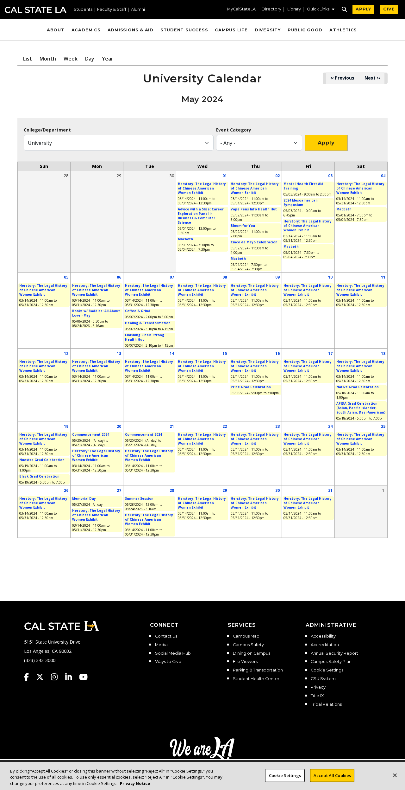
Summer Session (139, 498)
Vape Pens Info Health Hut (254, 209)
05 (66, 277)
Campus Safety (248, 645)
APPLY (363, 9)
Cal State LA (35, 10)
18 (383, 353)
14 (172, 353)
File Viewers (245, 661)
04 (383, 175)
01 (224, 175)
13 (119, 353)
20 (119, 426)
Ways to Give (168, 661)
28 (172, 490)
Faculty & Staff (111, 10)
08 (224, 277)
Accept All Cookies (332, 775)
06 (119, 277)
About (56, 30)
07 (172, 277)
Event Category (233, 130)
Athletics (343, 30)
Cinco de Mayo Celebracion (254, 242)
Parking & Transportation (258, 670)
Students (83, 10)
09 (277, 277)
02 (277, 175)
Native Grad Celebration (357, 387)
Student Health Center (256, 679)
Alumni (138, 10)
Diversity (268, 30)
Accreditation (325, 645)
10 (330, 277)
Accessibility (323, 636)
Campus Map (246, 636)
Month (48, 58)
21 (172, 426)
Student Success (184, 30)
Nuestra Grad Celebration (42, 460)
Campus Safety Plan (331, 661)
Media (161, 645)
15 (224, 353)
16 (277, 353)
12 (66, 353)
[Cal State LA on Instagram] (57, 677)
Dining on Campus (251, 653)
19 (66, 426)
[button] (320, 9)
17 (330, 353)
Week (71, 58)
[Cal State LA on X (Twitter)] (43, 677)
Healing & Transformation (148, 323)
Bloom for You (243, 225)
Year (107, 58)
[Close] (395, 775)
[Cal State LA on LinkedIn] (71, 677)
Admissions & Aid (130, 30)
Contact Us (166, 636)
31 (330, 490)
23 (277, 426)
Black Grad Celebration (39, 476)
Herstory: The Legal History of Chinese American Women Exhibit (202, 188)
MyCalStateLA (241, 9)
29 (224, 490)
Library (294, 9)
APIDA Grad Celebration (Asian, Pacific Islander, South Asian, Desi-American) (360, 407)
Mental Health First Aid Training (303, 186)
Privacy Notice (135, 783)
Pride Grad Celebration (251, 387)
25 (383, 426)
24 (330, 426)
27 (119, 490)
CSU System (323, 679)
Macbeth (185, 239)
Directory (271, 9)
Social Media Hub (173, 653)
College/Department (47, 130)
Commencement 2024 (90, 434)
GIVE (389, 9)
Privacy (318, 687)
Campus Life (231, 30)
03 (330, 175)
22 (224, 426)
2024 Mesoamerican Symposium (301, 202)
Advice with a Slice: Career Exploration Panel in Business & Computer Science (201, 216)
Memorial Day (84, 498)
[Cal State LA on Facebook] (29, 677)
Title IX (317, 696)
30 (277, 490)
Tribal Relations (326, 704)
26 (66, 490)
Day (89, 58)
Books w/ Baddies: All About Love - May (96, 313)
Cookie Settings (327, 670)
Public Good (305, 30)
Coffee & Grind (137, 311)
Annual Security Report (334, 653)
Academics (86, 30)
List (27, 58)
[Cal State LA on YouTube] (83, 677)
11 (383, 277)
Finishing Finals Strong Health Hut (144, 337)
